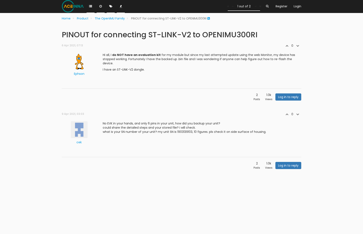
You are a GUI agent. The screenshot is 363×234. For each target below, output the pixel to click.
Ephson (79, 74)
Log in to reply (288, 97)
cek (79, 142)
